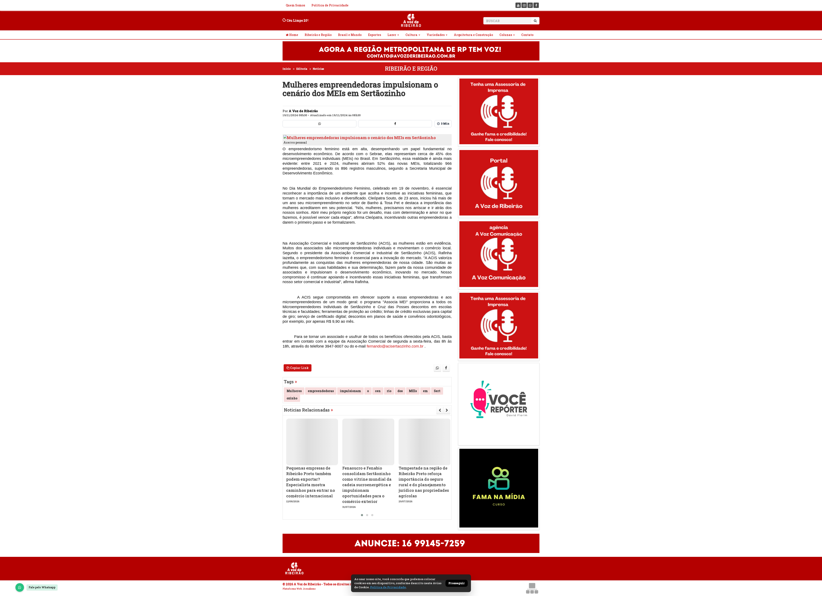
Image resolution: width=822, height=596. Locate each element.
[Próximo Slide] (446, 410)
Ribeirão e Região (318, 35)
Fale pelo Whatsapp (42, 587)
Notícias (318, 68)
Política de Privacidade (329, 5)
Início (287, 68)
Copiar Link (299, 368)
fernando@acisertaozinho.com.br (395, 346)
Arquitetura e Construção (473, 35)
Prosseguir (456, 583)
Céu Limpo (296, 20)
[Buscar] (535, 20)
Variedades (436, 35)
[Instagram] (524, 5)
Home (293, 35)
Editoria (301, 68)
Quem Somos (295, 5)
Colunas (505, 35)
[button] (362, 515)
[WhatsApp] (19, 587)
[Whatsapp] (530, 5)
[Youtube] (518, 5)
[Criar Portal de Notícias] (531, 588)
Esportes (374, 35)
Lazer (391, 35)
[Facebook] (536, 5)
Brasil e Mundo (350, 35)
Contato (527, 35)
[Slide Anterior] (439, 410)
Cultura (411, 35)
